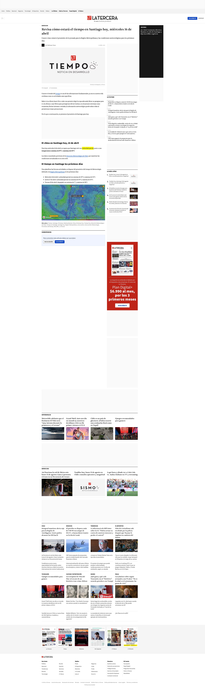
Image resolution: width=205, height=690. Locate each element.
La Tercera (62, 226)
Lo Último (54, 11)
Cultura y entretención (74, 574)
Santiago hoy (61, 225)
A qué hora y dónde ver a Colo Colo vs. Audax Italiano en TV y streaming (122, 474)
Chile (43, 526)
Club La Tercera (63, 11)
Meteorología (95, 225)
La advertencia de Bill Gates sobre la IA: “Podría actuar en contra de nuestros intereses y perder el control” (102, 532)
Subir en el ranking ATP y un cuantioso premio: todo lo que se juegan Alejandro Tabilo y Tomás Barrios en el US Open (125, 566)
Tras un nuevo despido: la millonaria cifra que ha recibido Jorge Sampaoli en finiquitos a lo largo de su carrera (126, 557)
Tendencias (94, 526)
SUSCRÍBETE (122, 305)
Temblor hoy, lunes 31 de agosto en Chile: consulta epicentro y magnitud (118, 175)
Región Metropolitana (57, 172)
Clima (74, 223)
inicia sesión (48, 242)
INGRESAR (201, 18)
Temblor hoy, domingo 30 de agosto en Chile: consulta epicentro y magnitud (118, 183)
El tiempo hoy (80, 223)
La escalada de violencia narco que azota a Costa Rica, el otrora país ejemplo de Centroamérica (122, 132)
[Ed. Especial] (98, 646)
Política (8, 11)
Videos (47, 11)
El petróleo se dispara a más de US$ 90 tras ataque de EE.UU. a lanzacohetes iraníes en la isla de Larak (122, 103)
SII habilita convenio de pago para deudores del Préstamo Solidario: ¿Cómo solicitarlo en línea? (118, 189)
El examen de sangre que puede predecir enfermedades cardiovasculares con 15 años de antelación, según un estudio (100, 566)
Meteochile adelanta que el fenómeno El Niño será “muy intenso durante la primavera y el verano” (53, 422)
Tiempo (50, 223)
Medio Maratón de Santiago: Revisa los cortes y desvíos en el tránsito (118, 202)
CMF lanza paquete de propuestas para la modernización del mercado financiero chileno (122, 139)
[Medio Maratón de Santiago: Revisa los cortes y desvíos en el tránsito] (134, 203)
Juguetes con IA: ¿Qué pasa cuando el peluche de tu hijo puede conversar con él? (125, 603)
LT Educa (80, 11)
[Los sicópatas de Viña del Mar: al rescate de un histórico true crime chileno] (77, 591)
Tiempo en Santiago (52, 225)
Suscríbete (60, 242)
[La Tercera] (49, 646)
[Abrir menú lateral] (2, 18)
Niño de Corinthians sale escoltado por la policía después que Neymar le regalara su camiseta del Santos (124, 533)
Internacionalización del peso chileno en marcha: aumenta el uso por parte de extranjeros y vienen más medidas (77, 565)
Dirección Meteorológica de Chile (77, 156)
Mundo (42, 11)
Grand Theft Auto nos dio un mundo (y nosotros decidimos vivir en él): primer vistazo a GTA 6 (76, 422)
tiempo (57, 94)
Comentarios (54, 88)
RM (55, 226)
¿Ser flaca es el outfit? (121, 613)
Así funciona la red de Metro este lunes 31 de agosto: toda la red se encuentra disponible (118, 196)
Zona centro (81, 225)
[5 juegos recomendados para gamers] (126, 433)
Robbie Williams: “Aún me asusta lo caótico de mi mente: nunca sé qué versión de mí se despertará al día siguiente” (76, 616)
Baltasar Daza (51, 45)
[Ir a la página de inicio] (102, 18)
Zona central (88, 225)
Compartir (45, 88)
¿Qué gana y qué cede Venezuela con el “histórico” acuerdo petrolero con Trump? (123, 117)
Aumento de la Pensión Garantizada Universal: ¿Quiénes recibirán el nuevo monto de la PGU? (118, 210)
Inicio (3, 11)
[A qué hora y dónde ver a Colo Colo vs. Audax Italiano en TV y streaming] (122, 487)
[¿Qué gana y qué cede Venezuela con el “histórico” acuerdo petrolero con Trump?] (102, 591)
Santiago (55, 223)
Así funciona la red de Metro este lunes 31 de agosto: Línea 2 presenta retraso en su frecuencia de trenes (56, 475)
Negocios (20, 11)
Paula (117, 574)
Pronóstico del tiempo (47, 226)
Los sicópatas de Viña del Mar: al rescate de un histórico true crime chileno (76, 579)
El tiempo (60, 223)
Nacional (14, 11)
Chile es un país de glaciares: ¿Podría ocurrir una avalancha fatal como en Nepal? (101, 422)
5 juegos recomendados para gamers (124, 420)
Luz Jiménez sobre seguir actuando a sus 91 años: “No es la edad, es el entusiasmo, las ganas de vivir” (126, 580)
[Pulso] (65, 646)
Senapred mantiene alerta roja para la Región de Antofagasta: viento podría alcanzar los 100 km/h (122, 111)
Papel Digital (73, 11)
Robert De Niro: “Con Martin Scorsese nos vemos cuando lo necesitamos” (77, 602)
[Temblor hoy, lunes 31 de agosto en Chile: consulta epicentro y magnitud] (134, 176)
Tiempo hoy (87, 223)
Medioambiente (68, 223)
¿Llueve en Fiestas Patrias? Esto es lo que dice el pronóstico (102, 556)
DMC (57, 226)
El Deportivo (35, 11)
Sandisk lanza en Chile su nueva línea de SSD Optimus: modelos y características (53, 615)
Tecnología (28, 11)
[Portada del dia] (122, 275)
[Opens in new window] (81, 646)
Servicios (45, 25)
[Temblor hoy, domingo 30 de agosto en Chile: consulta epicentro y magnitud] (134, 183)
